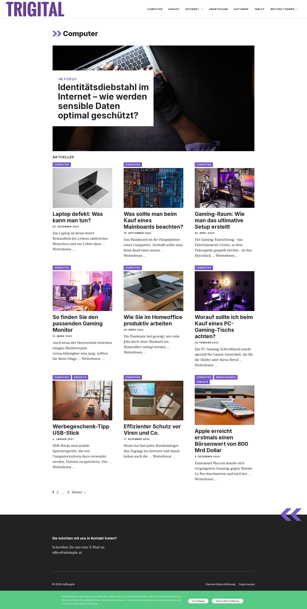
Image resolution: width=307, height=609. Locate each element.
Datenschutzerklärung (220, 584)
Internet (192, 9)
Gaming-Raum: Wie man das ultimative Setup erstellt (220, 220)
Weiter (79, 492)
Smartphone (218, 9)
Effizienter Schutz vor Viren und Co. (152, 429)
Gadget (174, 9)
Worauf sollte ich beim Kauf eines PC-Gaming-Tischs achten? (224, 326)
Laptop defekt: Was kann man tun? (78, 217)
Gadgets (80, 377)
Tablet (259, 9)
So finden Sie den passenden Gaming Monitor (78, 323)
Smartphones (226, 377)
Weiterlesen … (64, 249)
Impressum (247, 584)
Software (241, 9)
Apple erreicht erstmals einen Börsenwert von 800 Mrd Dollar (221, 440)
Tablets (202, 382)
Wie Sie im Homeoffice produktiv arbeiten (153, 320)
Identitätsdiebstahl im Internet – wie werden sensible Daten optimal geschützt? (103, 101)
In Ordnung (198, 601)
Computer (155, 9)
